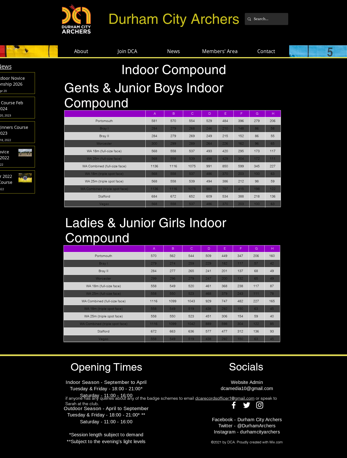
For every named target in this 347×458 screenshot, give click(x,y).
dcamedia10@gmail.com (247, 388)
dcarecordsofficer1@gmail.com (224, 398)
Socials (246, 367)
